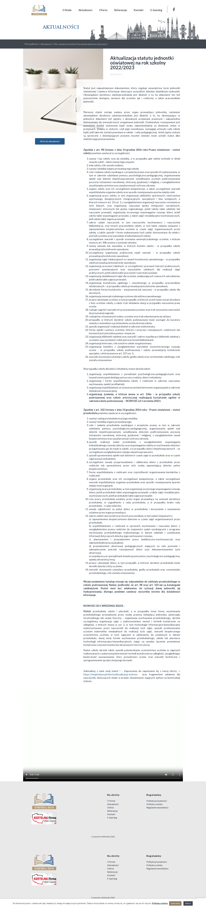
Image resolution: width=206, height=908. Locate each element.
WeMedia (105, 836)
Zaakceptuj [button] (175, 903)
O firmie (67, 10)
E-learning (156, 10)
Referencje (120, 10)
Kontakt (138, 10)
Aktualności (85, 10)
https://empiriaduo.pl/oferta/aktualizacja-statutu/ (112, 674)
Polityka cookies (160, 903)
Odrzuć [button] (188, 903)
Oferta (103, 10)
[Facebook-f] (173, 9)
